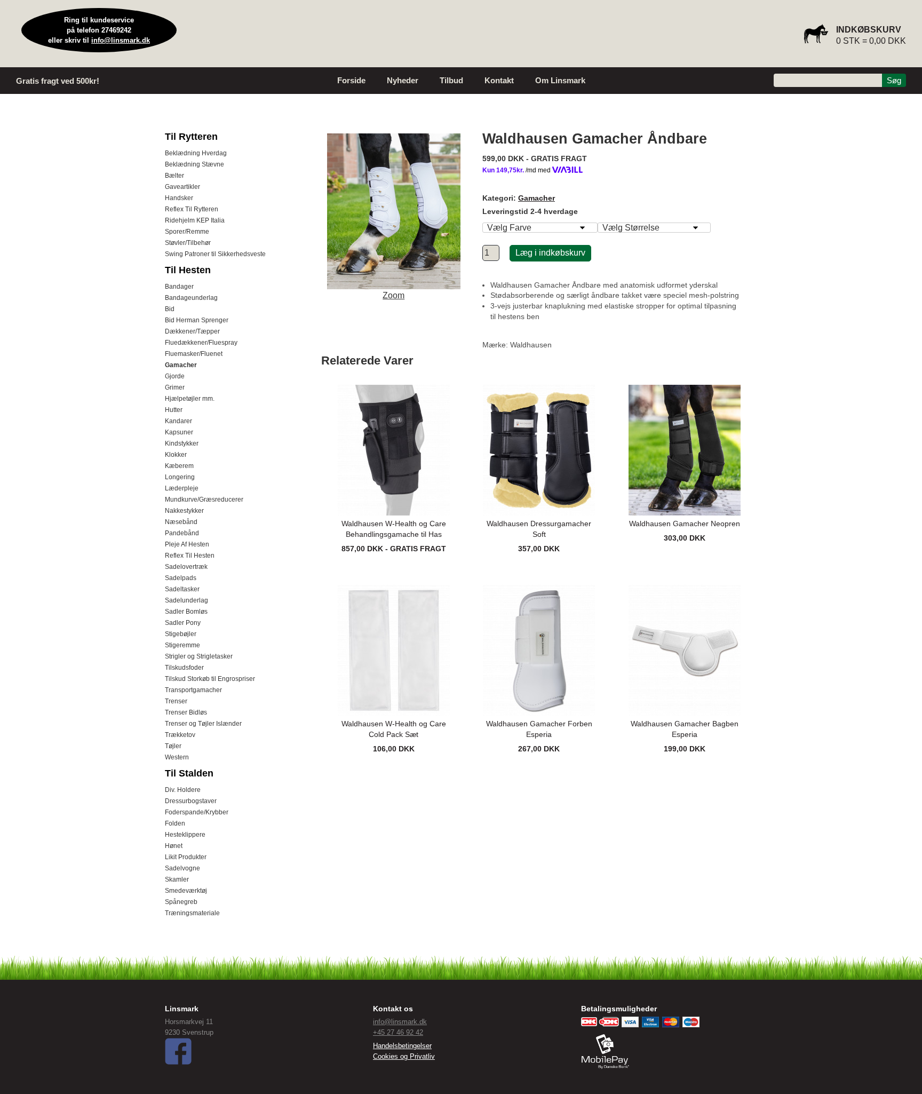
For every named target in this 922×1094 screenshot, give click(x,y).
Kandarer (178, 421)
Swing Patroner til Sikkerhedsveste (215, 254)
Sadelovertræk (186, 566)
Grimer (175, 387)
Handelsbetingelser (402, 1046)
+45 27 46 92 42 (398, 1032)
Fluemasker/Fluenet (193, 354)
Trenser (176, 701)
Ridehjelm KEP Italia (195, 220)
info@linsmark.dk (120, 40)
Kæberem (179, 466)
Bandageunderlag (191, 298)
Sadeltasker (182, 589)
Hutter (173, 410)
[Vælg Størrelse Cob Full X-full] (654, 228)
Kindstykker (181, 443)
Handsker (179, 198)
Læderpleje (181, 488)
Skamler (177, 879)
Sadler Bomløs (186, 611)
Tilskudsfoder (184, 667)
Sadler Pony (183, 623)
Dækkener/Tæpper (192, 331)
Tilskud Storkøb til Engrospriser (210, 679)
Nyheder (402, 80)
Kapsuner (179, 432)
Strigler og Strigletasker (199, 656)
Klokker (176, 454)
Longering (180, 477)
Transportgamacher (193, 690)
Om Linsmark (560, 80)
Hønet (173, 846)
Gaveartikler (182, 187)
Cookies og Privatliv (404, 1056)
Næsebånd (181, 522)
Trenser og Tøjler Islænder (203, 723)
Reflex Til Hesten (189, 555)
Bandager (179, 286)
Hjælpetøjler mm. (189, 398)
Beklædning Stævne (194, 164)
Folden (175, 823)
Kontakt (499, 80)
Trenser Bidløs (186, 712)
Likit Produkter (185, 857)
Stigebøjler (180, 634)
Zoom (393, 295)
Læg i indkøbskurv (550, 252)
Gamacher (181, 365)
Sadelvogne (182, 868)
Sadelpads (180, 578)
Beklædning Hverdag (196, 153)
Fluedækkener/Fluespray (201, 342)
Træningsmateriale (192, 913)
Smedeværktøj (186, 890)
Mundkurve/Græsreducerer (204, 499)
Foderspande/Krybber (196, 812)
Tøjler (173, 746)
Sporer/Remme (187, 231)
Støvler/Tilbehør (188, 243)
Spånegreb (181, 902)
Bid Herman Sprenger (196, 320)
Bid (169, 309)
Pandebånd (182, 533)
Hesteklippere (185, 834)
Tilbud (451, 80)
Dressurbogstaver (191, 801)
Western (177, 757)
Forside (351, 80)
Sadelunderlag (186, 600)
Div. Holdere (183, 790)
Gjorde (175, 376)
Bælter (174, 175)
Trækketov (180, 735)
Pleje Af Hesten (187, 544)
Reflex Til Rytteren (191, 209)
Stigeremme (182, 645)
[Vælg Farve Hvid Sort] (540, 228)
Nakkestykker (184, 510)
